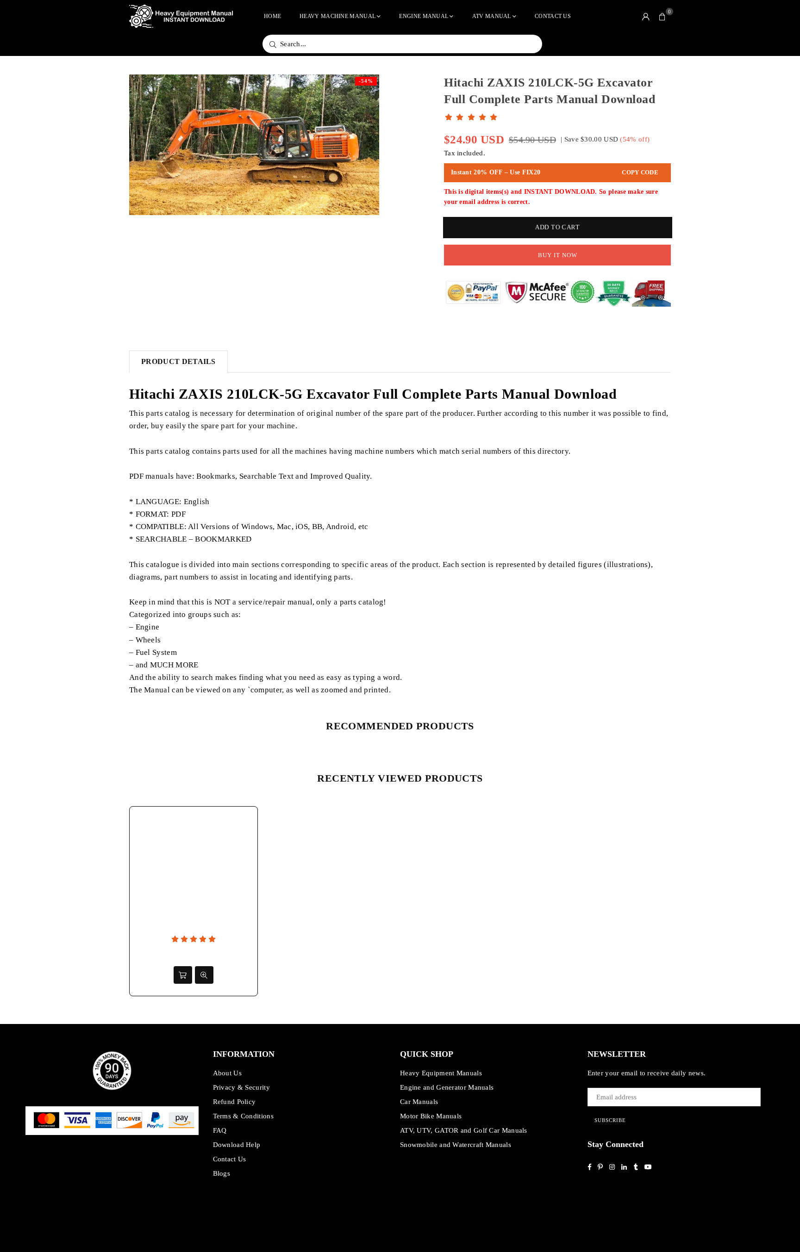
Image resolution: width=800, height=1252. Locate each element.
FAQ (220, 1130)
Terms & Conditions (243, 1116)
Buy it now (557, 255)
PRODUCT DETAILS (178, 361)
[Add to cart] (183, 975)
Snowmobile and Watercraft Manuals (455, 1144)
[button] (662, 16)
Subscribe (610, 1120)
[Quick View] (204, 975)
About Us (227, 1073)
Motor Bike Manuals (431, 1116)
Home (272, 16)
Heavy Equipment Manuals (441, 1073)
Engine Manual (423, 16)
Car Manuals (419, 1101)
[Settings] (646, 16)
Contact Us (553, 16)
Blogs (222, 1173)
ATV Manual (491, 16)
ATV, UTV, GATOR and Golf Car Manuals (463, 1130)
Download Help (237, 1144)
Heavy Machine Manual (337, 16)
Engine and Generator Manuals (447, 1087)
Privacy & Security (241, 1087)
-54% (366, 81)
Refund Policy (234, 1101)
